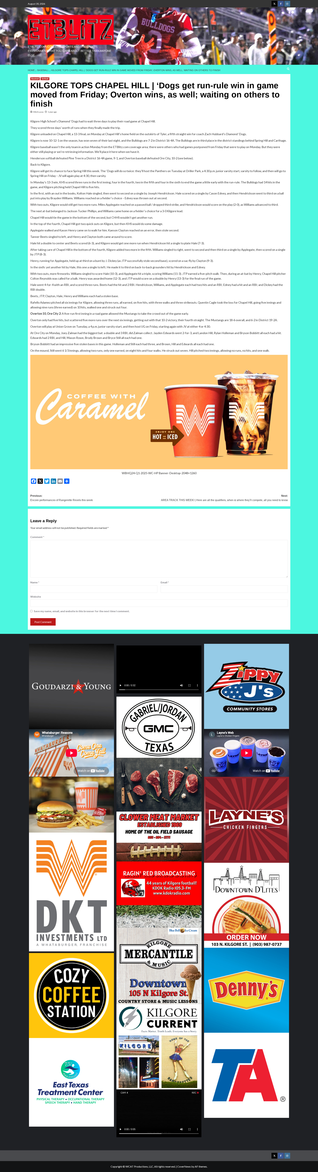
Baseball (35, 79)
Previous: (61, 498)
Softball (45, 79)
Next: (224, 498)
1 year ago (52, 112)
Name (34, 582)
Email (165, 582)
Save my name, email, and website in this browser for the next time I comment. (82, 611)
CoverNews (184, 1166)
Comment (37, 536)
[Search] (288, 69)
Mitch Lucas (38, 112)
